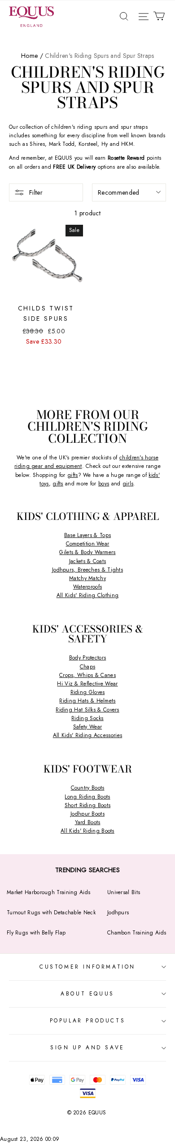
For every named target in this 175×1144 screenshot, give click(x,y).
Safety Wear (87, 727)
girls (128, 484)
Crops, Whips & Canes (87, 675)
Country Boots (88, 788)
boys (103, 484)
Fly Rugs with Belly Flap (36, 933)
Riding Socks (87, 718)
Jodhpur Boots (87, 814)
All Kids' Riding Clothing (88, 595)
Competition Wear (87, 544)
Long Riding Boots (87, 797)
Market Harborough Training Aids (48, 892)
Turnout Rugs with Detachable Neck (51, 912)
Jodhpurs (118, 912)
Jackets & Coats (87, 561)
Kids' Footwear (88, 769)
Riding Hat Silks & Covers (87, 710)
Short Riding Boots (87, 805)
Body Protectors (87, 658)
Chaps (88, 667)
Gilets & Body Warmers (87, 552)
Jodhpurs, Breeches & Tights (87, 570)
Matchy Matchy (87, 578)
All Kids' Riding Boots (87, 831)
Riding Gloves (87, 692)
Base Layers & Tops (87, 535)
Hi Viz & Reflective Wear (87, 684)
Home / (32, 55)
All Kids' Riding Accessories (87, 735)
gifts (72, 475)
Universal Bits (123, 892)
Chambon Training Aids (136, 933)
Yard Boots (88, 822)
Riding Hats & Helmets (87, 701)
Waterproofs (87, 587)
